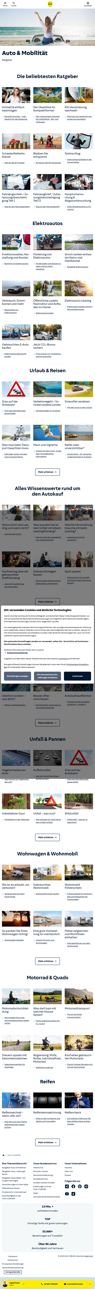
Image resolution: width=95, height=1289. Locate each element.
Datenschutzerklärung (17, 653)
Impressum (63, 659)
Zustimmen (77, 676)
